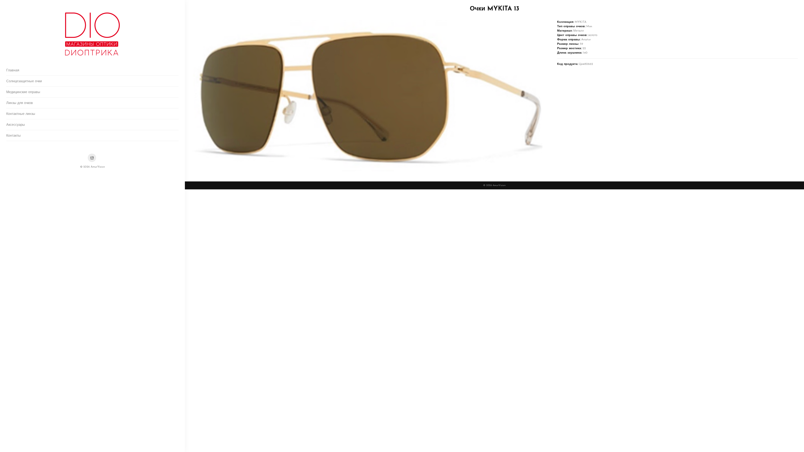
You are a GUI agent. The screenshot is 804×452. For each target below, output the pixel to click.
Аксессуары (15, 125)
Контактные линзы (20, 114)
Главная (12, 70)
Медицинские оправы (23, 92)
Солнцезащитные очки (24, 81)
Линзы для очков (19, 103)
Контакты (13, 135)
